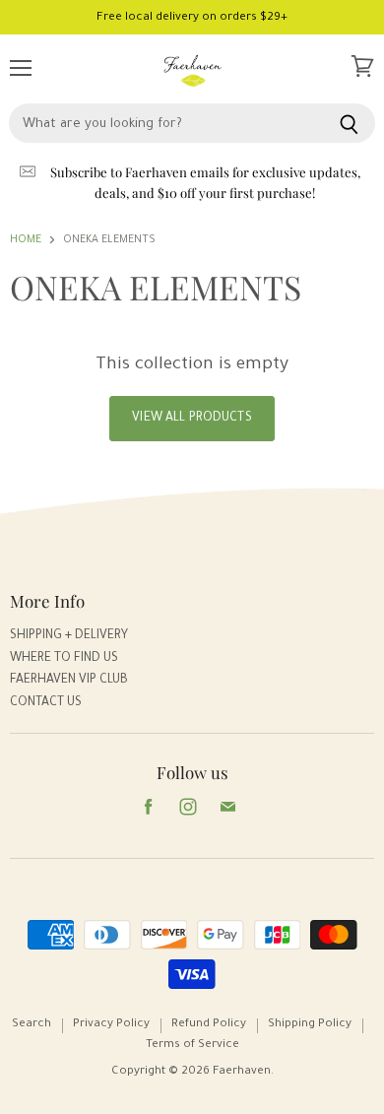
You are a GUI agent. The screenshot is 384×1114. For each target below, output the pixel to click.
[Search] (349, 123)
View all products (191, 419)
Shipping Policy (310, 1024)
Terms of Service (192, 1045)
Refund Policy (208, 1024)
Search (31, 1024)
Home (25, 240)
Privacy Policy (111, 1024)
